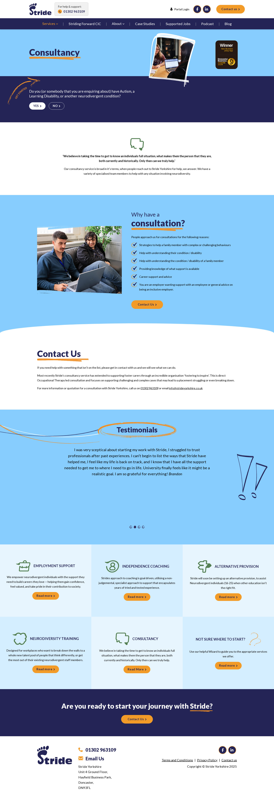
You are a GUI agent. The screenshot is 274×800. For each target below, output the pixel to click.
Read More (136, 669)
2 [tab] (135, 527)
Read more (44, 595)
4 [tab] (143, 527)
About (117, 23)
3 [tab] (139, 527)
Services (48, 23)
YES (36, 106)
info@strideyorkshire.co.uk (186, 388)
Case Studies (145, 24)
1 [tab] (130, 527)
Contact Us (146, 304)
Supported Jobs (178, 24)
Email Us (94, 758)
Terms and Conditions (177, 760)
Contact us (229, 9)
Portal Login (181, 9)
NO (55, 106)
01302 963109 (74, 11)
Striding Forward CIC (85, 24)
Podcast (207, 24)
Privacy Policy (207, 760)
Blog (228, 24)
